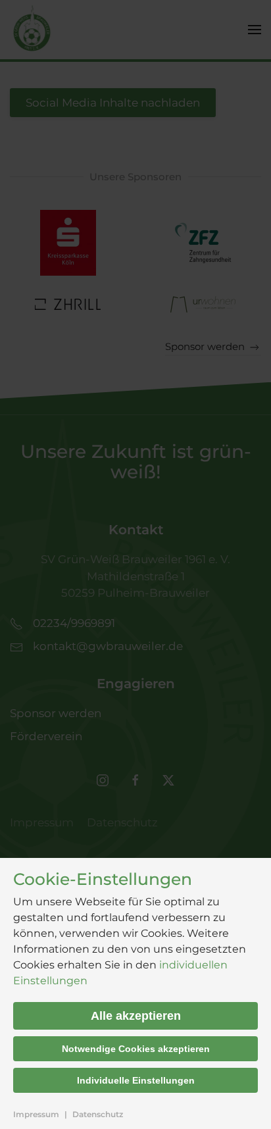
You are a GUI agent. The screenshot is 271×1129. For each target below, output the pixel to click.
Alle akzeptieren (136, 1015)
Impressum (36, 1114)
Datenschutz (97, 1114)
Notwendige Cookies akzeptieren (136, 1048)
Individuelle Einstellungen (136, 1080)
